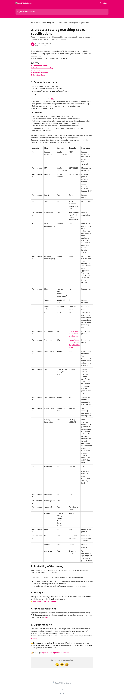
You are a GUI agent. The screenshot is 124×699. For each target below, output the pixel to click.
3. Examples (35, 70)
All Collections (35, 23)
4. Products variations (39, 73)
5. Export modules (38, 75)
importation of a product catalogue (54, 652)
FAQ (62, 689)
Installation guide (48, 23)
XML (52, 99)
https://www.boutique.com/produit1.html (74, 333)
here (46, 617)
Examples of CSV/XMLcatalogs (45, 601)
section (34, 638)
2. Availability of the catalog (42, 68)
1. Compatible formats (39, 65)
